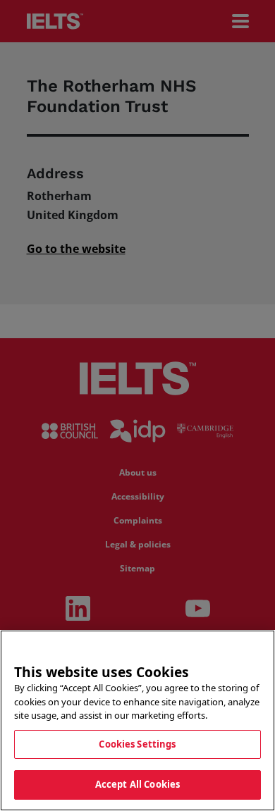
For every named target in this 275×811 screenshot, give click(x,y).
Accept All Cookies (137, 784)
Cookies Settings (137, 744)
